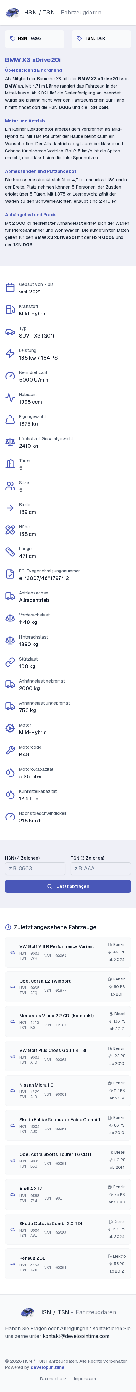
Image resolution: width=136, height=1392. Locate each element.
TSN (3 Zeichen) (87, 858)
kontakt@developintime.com (76, 1336)
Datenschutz (53, 1379)
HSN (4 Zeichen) (22, 858)
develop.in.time (48, 1367)
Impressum (85, 1379)
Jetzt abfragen (73, 886)
